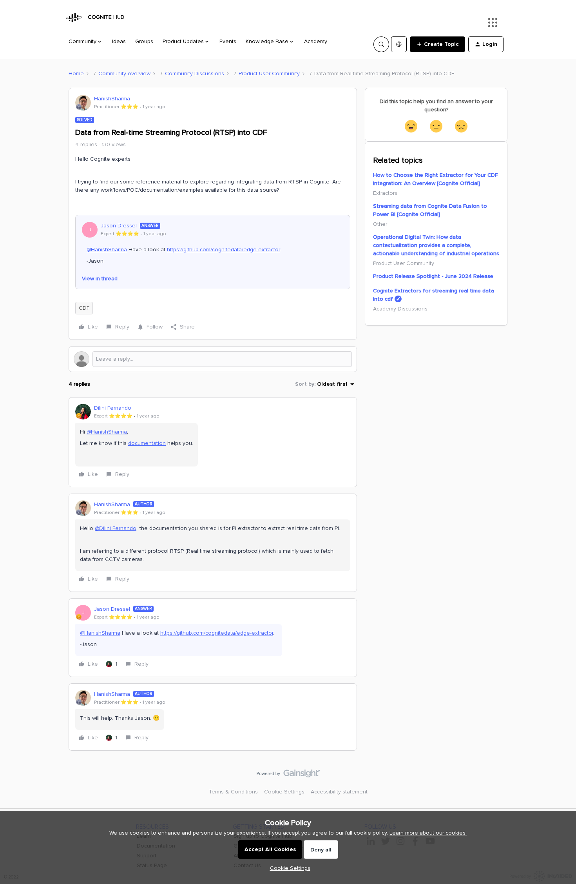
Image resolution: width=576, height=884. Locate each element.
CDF (84, 308)
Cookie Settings (284, 791)
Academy (315, 41)
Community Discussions (194, 73)
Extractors (385, 193)
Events (227, 41)
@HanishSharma (107, 249)
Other (380, 224)
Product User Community (269, 73)
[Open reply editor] (213, 359)
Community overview (124, 73)
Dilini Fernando (112, 408)
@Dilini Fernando (115, 528)
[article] (212, 442)
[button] (437, 44)
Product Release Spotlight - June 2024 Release (433, 276)
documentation (147, 443)
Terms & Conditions (233, 791)
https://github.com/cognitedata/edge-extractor (223, 249)
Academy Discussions (400, 308)
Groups (144, 41)
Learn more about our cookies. (428, 833)
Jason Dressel (119, 225)
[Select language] (399, 44)
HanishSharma (112, 98)
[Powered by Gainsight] (288, 775)
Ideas (119, 41)
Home (76, 73)
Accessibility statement (339, 791)
